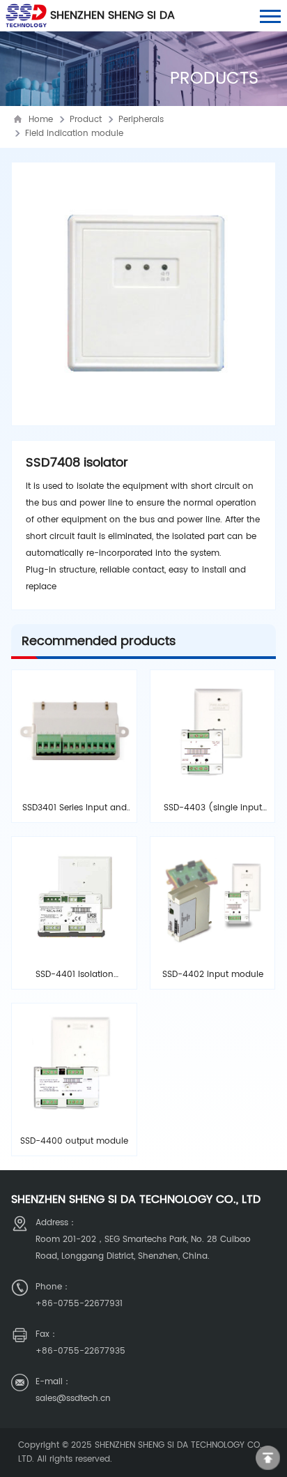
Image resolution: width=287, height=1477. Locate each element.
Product (86, 119)
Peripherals (141, 119)
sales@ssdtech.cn (73, 1398)
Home (41, 119)
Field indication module (74, 133)
